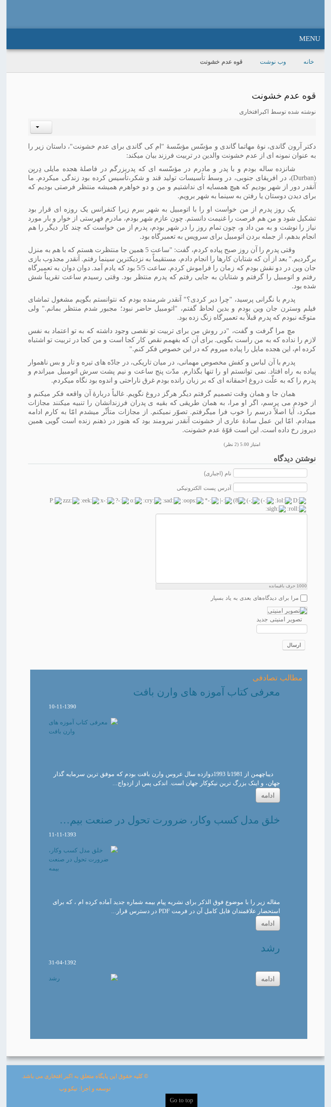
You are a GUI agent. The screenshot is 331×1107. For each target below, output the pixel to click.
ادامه (268, 795)
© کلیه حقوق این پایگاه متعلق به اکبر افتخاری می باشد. (85, 1076)
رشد (270, 948)
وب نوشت (273, 62)
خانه (308, 62)
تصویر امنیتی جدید (279, 619)
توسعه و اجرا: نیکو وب (85, 1088)
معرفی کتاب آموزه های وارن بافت (206, 692)
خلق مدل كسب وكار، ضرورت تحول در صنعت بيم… (169, 820)
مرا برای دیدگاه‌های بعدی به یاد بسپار (255, 598)
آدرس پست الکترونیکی (204, 487)
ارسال (294, 645)
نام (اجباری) (217, 473)
